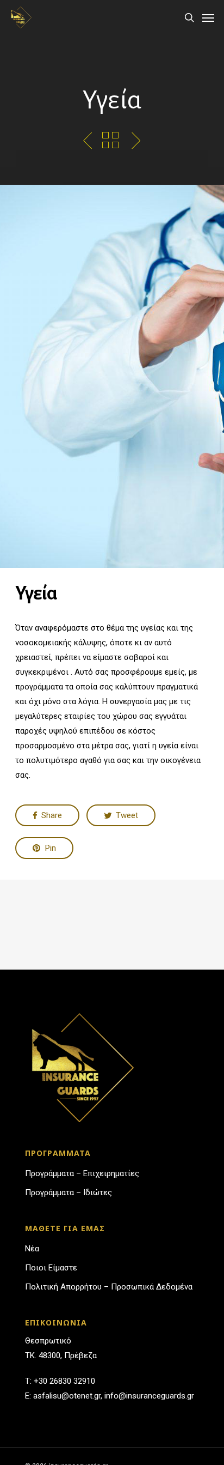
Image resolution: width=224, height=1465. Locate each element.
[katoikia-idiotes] (88, 140)
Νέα (32, 1249)
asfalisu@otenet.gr (67, 1396)
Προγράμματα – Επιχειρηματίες (82, 1173)
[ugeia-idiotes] (136, 140)
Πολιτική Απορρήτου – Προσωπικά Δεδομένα (108, 1287)
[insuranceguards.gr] (21, 17)
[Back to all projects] (110, 140)
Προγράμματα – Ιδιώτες (68, 1192)
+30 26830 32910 (64, 1381)
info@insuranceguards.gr (149, 1396)
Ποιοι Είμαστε (51, 1268)
